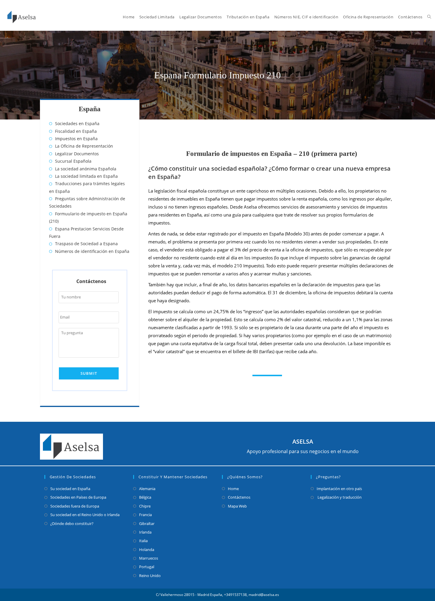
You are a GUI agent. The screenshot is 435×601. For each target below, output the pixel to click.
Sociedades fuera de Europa (74, 506)
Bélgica (145, 497)
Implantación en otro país (339, 488)
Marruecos (148, 558)
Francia (145, 514)
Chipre (145, 506)
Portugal (146, 566)
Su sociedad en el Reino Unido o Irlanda (85, 514)
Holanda (146, 549)
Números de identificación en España (92, 251)
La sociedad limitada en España (86, 176)
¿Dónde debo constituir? (72, 523)
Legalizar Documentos (77, 153)
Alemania (147, 488)
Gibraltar (146, 523)
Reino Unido (150, 575)
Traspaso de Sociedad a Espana (86, 243)
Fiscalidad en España (76, 131)
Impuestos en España (76, 138)
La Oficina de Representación (84, 146)
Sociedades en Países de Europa (78, 497)
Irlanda (145, 532)
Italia (143, 540)
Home (233, 488)
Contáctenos (239, 497)
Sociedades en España (77, 123)
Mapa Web (237, 506)
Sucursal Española (73, 161)
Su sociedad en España (70, 488)
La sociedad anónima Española (85, 169)
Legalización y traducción (339, 497)
